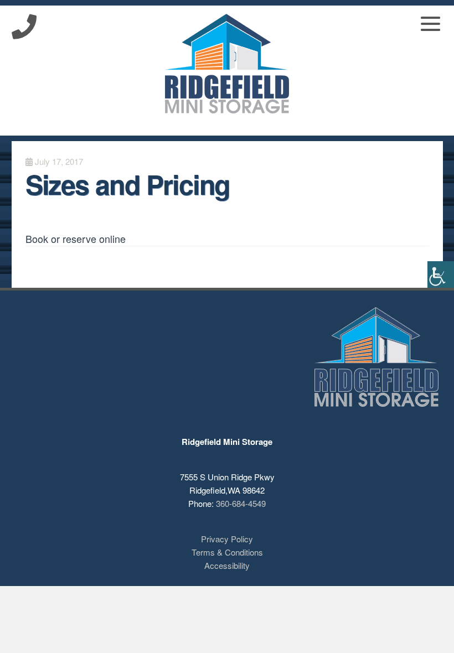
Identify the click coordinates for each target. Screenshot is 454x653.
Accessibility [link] (227, 565)
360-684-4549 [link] (241, 503)
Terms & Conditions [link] (227, 552)
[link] (440, 274)
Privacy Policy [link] (227, 539)
